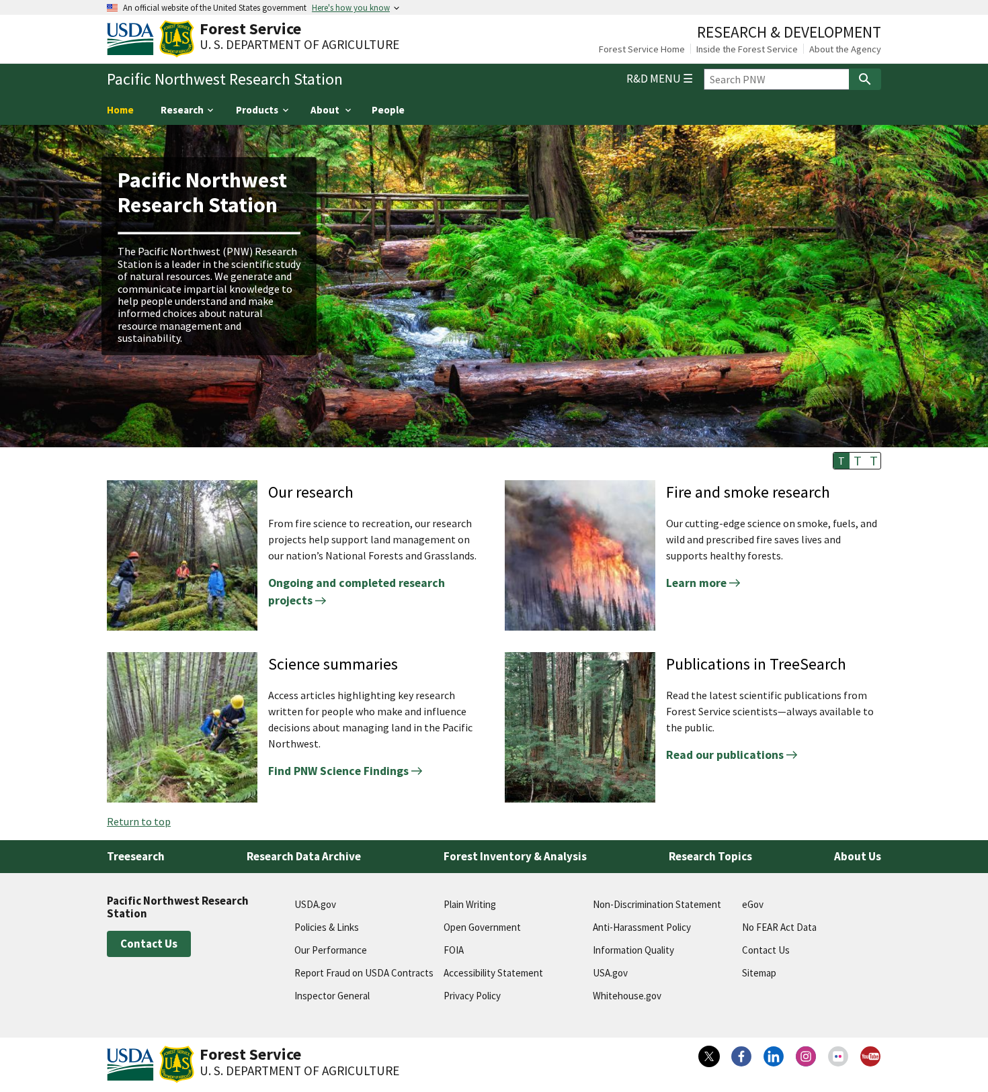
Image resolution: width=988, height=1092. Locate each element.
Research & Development (789, 32)
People (388, 109)
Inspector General (332, 995)
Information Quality (633, 950)
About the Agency (845, 49)
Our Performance (330, 950)
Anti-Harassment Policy (642, 927)
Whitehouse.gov (627, 995)
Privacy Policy (472, 995)
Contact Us (148, 943)
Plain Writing (470, 904)
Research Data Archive (304, 856)
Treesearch (136, 856)
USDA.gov (315, 904)
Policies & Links (326, 927)
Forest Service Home (642, 49)
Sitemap (759, 972)
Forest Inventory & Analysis (515, 856)
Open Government (482, 927)
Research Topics (710, 856)
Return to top (139, 821)
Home (120, 109)
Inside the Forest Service (747, 49)
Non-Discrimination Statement (657, 904)
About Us (857, 856)
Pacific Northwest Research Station (225, 79)
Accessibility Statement (493, 972)
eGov (753, 904)
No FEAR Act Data (779, 927)
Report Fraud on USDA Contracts (364, 972)
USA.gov (610, 972)
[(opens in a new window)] (709, 1056)
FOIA (454, 950)
